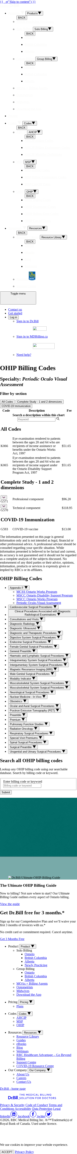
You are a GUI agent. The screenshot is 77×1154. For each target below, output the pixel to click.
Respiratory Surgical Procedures (29, 733)
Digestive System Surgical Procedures (33, 637)
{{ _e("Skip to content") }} (18, 1)
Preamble (16, 715)
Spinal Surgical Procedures (26, 742)
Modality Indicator (21, 678)
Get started (15, 313)
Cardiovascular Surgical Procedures (31, 607)
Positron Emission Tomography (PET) (33, 710)
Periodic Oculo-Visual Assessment (38, 603)
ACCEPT (7, 1151)
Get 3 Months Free (12, 939)
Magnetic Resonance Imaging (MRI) (31, 669)
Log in (13, 317)
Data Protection (42, 1108)
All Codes (7, 401)
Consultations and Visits (25, 619)
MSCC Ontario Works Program (36, 599)
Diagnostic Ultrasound (23, 628)
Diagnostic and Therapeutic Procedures (33, 633)
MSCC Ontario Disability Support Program (44, 595)
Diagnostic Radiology (23, 623)
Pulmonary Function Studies (27, 724)
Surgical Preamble (21, 747)
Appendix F (17, 587)
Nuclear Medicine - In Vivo (26, 696)
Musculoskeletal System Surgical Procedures (37, 683)
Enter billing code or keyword (22, 781)
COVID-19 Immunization (16, 406)
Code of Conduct (36, 1105)
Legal (57, 1108)
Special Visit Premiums (24, 737)
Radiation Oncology (22, 728)
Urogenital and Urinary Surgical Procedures (36, 751)
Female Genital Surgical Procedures (32, 646)
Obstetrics (16, 701)
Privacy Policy (24, 1151)
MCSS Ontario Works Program (36, 591)
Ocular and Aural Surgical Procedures (32, 706)
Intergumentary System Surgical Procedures (36, 664)
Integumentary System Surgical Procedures (36, 660)
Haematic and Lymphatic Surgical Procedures (37, 655)
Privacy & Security (12, 1105)
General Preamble (21, 651)
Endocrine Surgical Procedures (28, 642)
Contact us (15, 309)
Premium (15, 719)
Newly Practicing (36, 965)
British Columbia (36, 958)
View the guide (10, 904)
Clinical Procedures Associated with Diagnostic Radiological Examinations (43, 613)
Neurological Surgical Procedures (30, 692)
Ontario (29, 954)
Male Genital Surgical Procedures (30, 674)
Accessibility (23, 1108)
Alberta (29, 961)
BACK (21, 17)
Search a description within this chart (38, 415)
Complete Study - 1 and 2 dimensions (39, 401)
